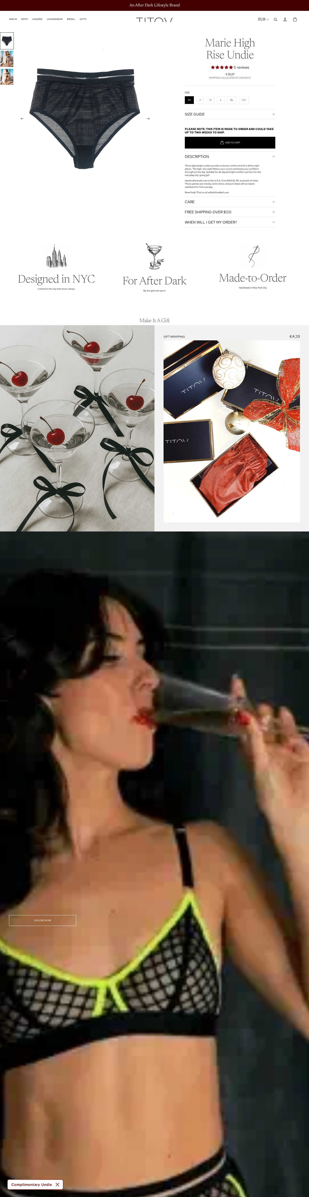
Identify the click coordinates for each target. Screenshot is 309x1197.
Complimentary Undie (31, 1185)
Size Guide (195, 114)
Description (197, 156)
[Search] (275, 19)
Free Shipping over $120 (208, 212)
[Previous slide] (21, 119)
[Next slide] (149, 119)
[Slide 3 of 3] (6, 77)
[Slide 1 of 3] (6, 41)
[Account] (285, 19)
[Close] (57, 1184)
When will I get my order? (211, 222)
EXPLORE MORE (42, 920)
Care (190, 202)
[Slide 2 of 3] (6, 59)
